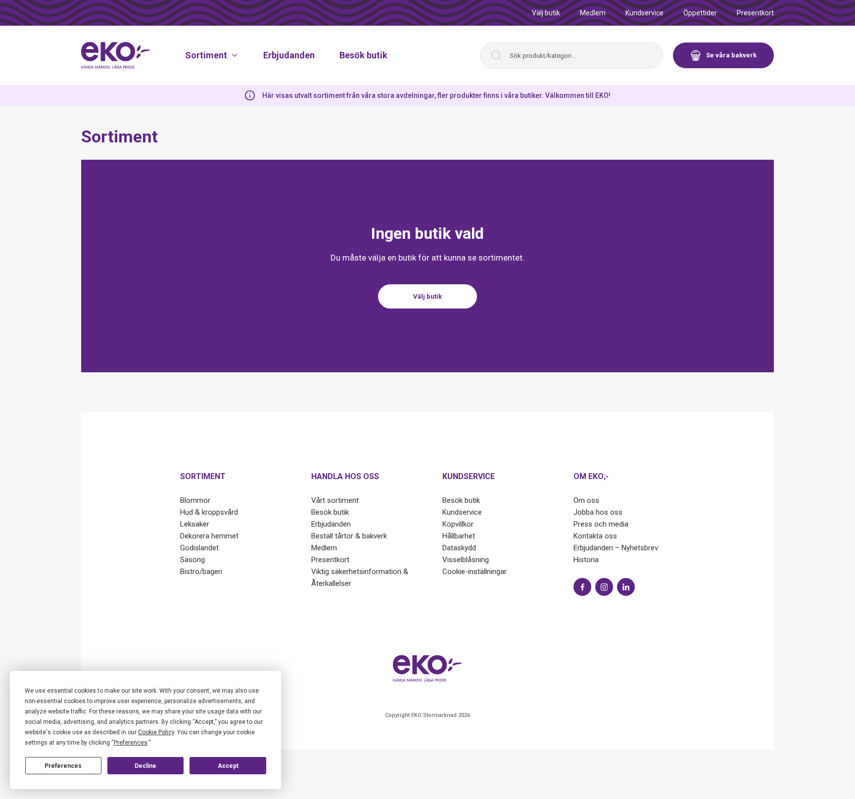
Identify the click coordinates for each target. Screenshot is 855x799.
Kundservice (644, 13)
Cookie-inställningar (474, 571)
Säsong (192, 559)
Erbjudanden (289, 55)
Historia (586, 559)
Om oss (586, 500)
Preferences (63, 765)
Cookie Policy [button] (156, 732)
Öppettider (700, 13)
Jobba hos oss (597, 512)
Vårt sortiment (335, 500)
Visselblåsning (465, 559)
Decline (145, 765)
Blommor (195, 500)
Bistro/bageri (201, 571)
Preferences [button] (130, 742)
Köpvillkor (458, 524)
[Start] (115, 55)
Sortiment (206, 55)
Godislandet (199, 547)
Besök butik (363, 55)
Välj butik (546, 13)
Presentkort (755, 13)
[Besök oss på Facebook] (582, 587)
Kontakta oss (595, 536)
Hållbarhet (458, 536)
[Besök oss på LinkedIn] (626, 587)
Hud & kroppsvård (209, 512)
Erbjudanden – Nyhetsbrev (615, 547)
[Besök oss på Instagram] (604, 587)
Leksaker (194, 524)
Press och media (600, 524)
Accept (228, 765)
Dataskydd (459, 547)
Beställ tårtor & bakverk (349, 536)
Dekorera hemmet (209, 536)
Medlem (593, 13)
